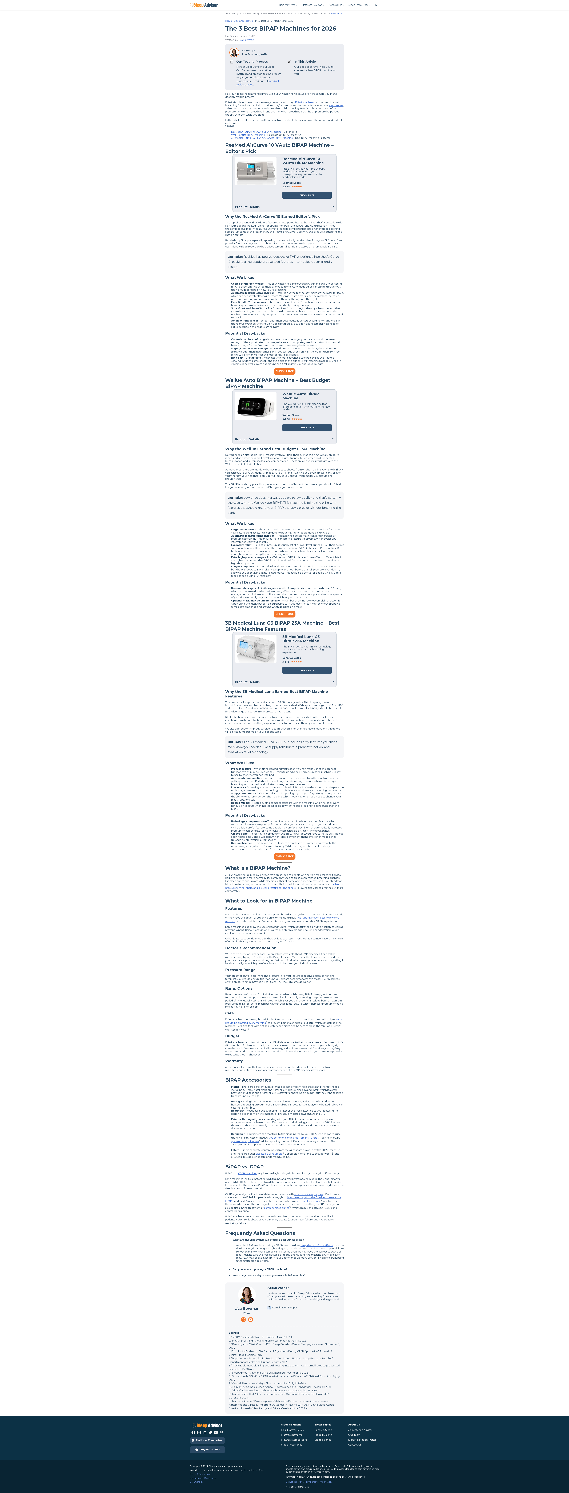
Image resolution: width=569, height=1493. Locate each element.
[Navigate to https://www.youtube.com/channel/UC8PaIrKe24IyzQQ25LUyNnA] (250, 1319)
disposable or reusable (269, 1153)
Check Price (307, 195)
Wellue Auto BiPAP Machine (248, 135)
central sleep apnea (309, 1201)
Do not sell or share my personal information (309, 1482)
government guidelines (245, 1141)
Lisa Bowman (246, 40)
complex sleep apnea (276, 1208)
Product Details (247, 207)
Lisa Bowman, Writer (255, 54)
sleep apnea (336, 105)
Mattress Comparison (209, 1440)
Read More (336, 13)
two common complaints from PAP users (293, 1137)
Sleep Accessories (243, 21)
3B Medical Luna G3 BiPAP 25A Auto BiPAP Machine (262, 137)
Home (228, 21)
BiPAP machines (304, 102)
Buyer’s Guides (210, 1449)
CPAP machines (247, 1173)
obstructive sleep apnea (308, 1194)
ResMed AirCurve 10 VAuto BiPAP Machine (256, 131)
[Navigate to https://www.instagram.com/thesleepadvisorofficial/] (243, 1319)
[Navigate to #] (376, 5)
